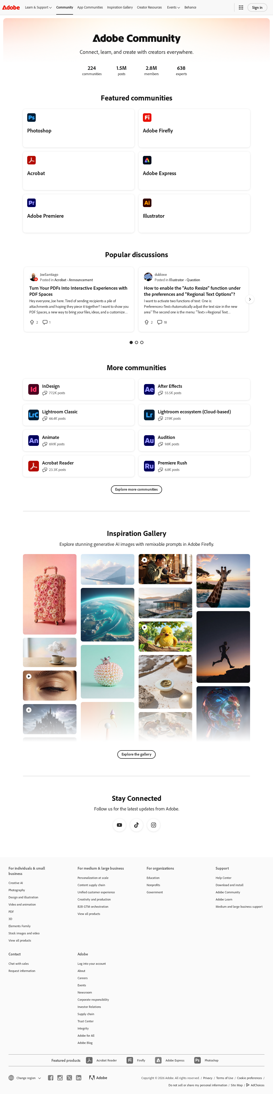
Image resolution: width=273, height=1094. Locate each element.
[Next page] (250, 299)
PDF (11, 912)
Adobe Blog (85, 1043)
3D (10, 919)
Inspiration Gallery (120, 7)
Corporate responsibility (93, 1000)
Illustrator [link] (176, 279)
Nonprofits (153, 885)
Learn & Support (36, 7)
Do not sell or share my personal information (197, 1085)
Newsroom (85, 992)
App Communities (90, 7)
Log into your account (92, 964)
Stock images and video (24, 933)
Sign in (257, 7)
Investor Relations (89, 1007)
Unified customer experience (96, 892)
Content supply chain (91, 885)
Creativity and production (94, 899)
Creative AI (16, 883)
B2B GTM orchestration (93, 907)
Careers (83, 978)
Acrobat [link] (60, 279)
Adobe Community (228, 892)
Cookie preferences (249, 1078)
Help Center (223, 878)
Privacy (207, 1078)
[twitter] (69, 1077)
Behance (190, 7)
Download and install (229, 885)
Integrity (83, 1028)
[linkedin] (78, 1077)
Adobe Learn (224, 899)
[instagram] (60, 1077)
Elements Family (20, 926)
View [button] (66, 628)
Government (155, 892)
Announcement (81, 279)
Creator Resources (149, 7)
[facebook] (50, 1077)
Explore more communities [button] (136, 489)
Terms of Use (224, 1078)
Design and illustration (23, 897)
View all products (20, 940)
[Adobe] (11, 7)
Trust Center (86, 1021)
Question (193, 279)
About (81, 971)
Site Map (237, 1085)
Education (153, 878)
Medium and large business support (239, 907)
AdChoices (257, 1085)
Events (171, 7)
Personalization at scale (93, 878)
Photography (17, 890)
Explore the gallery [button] (136, 754)
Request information (22, 971)
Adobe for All (86, 1036)
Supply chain (86, 1014)
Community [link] (64, 7)
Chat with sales (19, 964)
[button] (241, 7)
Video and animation (22, 904)
